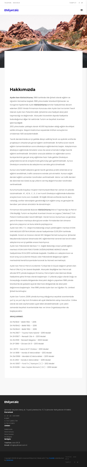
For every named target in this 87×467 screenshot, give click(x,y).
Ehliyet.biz (11, 402)
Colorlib (51, 458)
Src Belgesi (8, 437)
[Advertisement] (43, 70)
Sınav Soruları (9, 434)
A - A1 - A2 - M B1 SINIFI (11, 416)
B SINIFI (6, 418)
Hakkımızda (8, 429)
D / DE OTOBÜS (9, 423)
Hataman (9, 460)
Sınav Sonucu (9, 432)
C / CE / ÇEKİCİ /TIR (11, 421)
